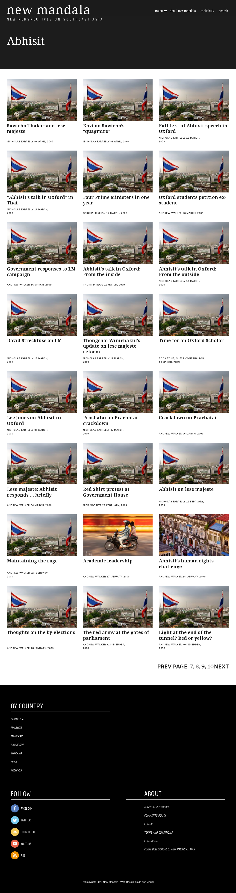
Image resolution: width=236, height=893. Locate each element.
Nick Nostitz (92, 505)
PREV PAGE (172, 666)
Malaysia (16, 728)
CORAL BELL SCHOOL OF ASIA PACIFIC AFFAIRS (169, 849)
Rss (23, 856)
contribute (207, 11)
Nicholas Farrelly (20, 141)
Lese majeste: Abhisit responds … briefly (32, 492)
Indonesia (17, 719)
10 (210, 666)
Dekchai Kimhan (94, 213)
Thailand (16, 753)
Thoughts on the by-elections (41, 632)
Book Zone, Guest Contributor (181, 358)
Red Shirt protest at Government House (106, 492)
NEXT (221, 666)
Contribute (151, 841)
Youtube (25, 844)
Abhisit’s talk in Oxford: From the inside (111, 271)
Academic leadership (108, 561)
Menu (159, 11)
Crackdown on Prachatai (188, 417)
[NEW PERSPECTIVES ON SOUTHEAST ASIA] (48, 9)
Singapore (17, 745)
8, (198, 666)
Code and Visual (144, 882)
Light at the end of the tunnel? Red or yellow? (185, 635)
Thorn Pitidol (93, 284)
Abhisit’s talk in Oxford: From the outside (187, 271)
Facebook (26, 809)
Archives (16, 770)
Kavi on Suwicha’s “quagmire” (103, 128)
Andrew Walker (170, 213)
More (14, 762)
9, (203, 666)
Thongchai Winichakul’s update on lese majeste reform (111, 346)
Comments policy (155, 815)
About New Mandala (183, 11)
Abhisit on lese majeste (186, 489)
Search (223, 11)
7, (192, 666)
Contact (149, 824)
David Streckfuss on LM (34, 340)
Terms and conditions (158, 833)
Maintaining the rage (32, 561)
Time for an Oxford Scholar (191, 340)
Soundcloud (28, 832)
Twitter (25, 820)
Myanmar (17, 736)
